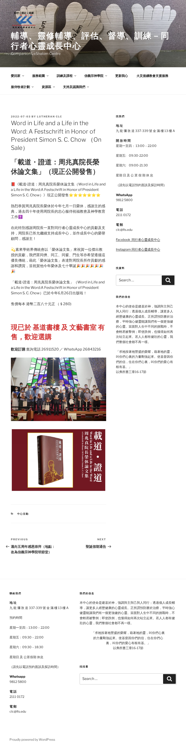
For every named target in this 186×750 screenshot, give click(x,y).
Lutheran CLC (49, 116)
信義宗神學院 (93, 76)
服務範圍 (38, 76)
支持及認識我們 (74, 87)
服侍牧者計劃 (20, 87)
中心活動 (23, 513)
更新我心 (121, 76)
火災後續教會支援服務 (152, 76)
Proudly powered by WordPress (32, 739)
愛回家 (15, 76)
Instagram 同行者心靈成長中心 (138, 249)
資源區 (46, 87)
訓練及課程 (65, 76)
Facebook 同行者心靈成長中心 (138, 239)
